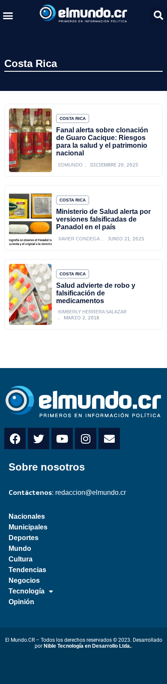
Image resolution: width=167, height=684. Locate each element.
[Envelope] (109, 438)
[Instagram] (85, 438)
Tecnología (27, 591)
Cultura (21, 559)
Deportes (24, 537)
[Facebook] (15, 438)
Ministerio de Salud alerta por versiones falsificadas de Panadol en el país (103, 219)
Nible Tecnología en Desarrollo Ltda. (87, 646)
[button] (8, 15)
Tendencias (27, 569)
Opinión (21, 601)
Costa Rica (30, 63)
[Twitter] (38, 438)
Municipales (28, 527)
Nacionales (27, 516)
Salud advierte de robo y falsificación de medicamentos (95, 293)
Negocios (24, 580)
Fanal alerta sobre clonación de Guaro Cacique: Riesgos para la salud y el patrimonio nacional (102, 141)
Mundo (20, 548)
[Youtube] (62, 438)
